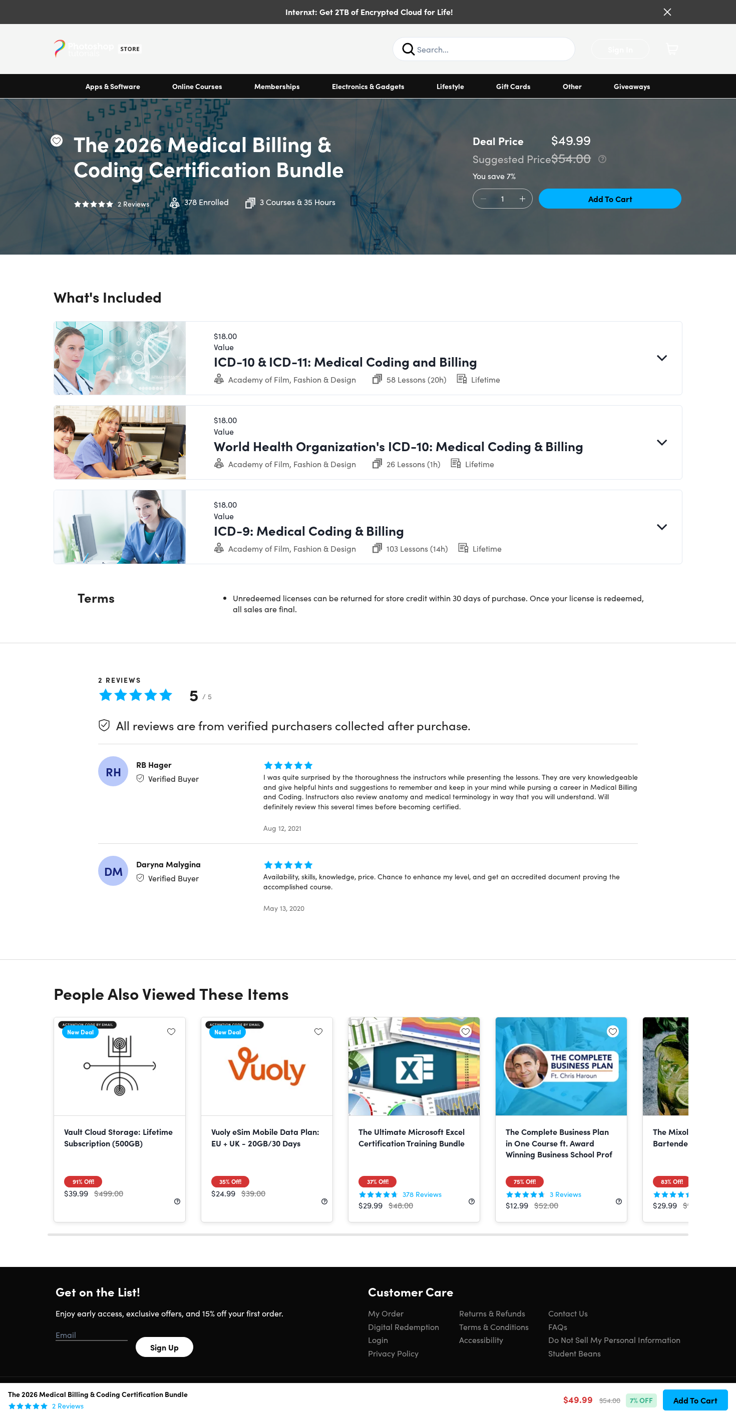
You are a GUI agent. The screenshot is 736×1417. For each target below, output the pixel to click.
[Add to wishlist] (57, 141)
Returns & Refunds (492, 1312)
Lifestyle (450, 86)
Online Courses (197, 86)
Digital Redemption (403, 1326)
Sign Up (164, 1346)
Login (378, 1339)
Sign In (620, 49)
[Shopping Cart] (671, 49)
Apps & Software (113, 86)
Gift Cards (513, 86)
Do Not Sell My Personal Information (614, 1339)
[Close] (667, 12)
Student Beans (574, 1352)
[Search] (409, 49)
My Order (386, 1312)
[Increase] (522, 199)
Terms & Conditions (494, 1326)
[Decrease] (483, 199)
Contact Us (568, 1312)
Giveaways (632, 86)
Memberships (277, 86)
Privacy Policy (393, 1352)
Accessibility (481, 1339)
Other (572, 86)
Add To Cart (610, 198)
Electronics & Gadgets (368, 86)
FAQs (557, 1326)
